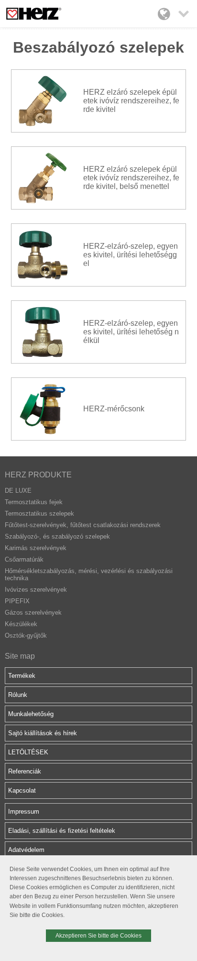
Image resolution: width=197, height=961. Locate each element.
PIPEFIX (17, 601)
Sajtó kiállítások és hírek (42, 733)
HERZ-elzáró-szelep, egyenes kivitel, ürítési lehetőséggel (130, 254)
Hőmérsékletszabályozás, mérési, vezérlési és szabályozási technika (89, 574)
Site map (20, 656)
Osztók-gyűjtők (26, 635)
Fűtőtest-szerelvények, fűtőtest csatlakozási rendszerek (83, 525)
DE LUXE (18, 490)
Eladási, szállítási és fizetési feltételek (61, 830)
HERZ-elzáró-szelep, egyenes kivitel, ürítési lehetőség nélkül (131, 331)
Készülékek (21, 624)
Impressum (23, 811)
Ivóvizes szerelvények (36, 589)
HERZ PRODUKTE (38, 475)
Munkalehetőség (31, 714)
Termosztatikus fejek (34, 502)
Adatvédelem (26, 849)
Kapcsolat (22, 790)
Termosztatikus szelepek (39, 513)
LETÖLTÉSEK (28, 752)
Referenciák (24, 771)
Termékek (21, 675)
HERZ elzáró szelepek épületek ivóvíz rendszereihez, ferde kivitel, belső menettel (131, 177)
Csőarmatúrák (24, 559)
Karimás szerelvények (35, 548)
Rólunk (17, 694)
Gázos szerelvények (33, 612)
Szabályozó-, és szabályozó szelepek (57, 536)
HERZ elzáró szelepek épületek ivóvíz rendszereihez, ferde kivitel (131, 100)
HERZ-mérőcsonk (113, 409)
